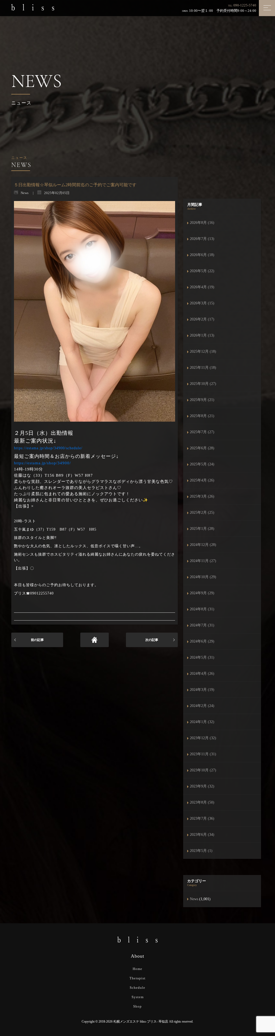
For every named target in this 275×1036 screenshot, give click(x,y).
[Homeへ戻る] (94, 640)
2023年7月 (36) (202, 818)
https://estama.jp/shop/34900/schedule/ (48, 448)
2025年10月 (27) (203, 384)
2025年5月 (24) (202, 464)
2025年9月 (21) (202, 400)
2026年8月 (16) (202, 223)
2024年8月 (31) (202, 609)
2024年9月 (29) (202, 593)
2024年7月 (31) (202, 625)
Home (137, 969)
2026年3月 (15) (202, 303)
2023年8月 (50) (202, 802)
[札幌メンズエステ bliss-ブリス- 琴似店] (32, 7)
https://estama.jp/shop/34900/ (42, 463)
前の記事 (37, 640)
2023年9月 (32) (202, 786)
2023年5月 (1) (201, 851)
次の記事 (151, 640)
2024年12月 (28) (203, 545)
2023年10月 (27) (203, 770)
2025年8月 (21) (202, 416)
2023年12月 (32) (203, 738)
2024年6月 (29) (202, 641)
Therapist (137, 978)
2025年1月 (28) (202, 529)
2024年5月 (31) (202, 657)
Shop (137, 1006)
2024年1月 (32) (202, 722)
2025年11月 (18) (203, 368)
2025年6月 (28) (202, 448)
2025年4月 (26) (202, 480)
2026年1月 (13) (202, 335)
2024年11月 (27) (203, 561)
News (194, 899)
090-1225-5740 (244, 5)
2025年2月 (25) (202, 512)
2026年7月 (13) (202, 239)
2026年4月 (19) (202, 287)
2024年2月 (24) (202, 706)
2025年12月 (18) (203, 351)
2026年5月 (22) (202, 271)
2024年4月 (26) (202, 674)
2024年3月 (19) (202, 690)
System (138, 997)
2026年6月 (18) (202, 255)
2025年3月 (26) (202, 496)
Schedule (137, 988)
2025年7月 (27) (202, 432)
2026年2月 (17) (202, 319)
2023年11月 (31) (203, 754)
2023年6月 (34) (202, 835)
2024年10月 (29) (203, 577)
